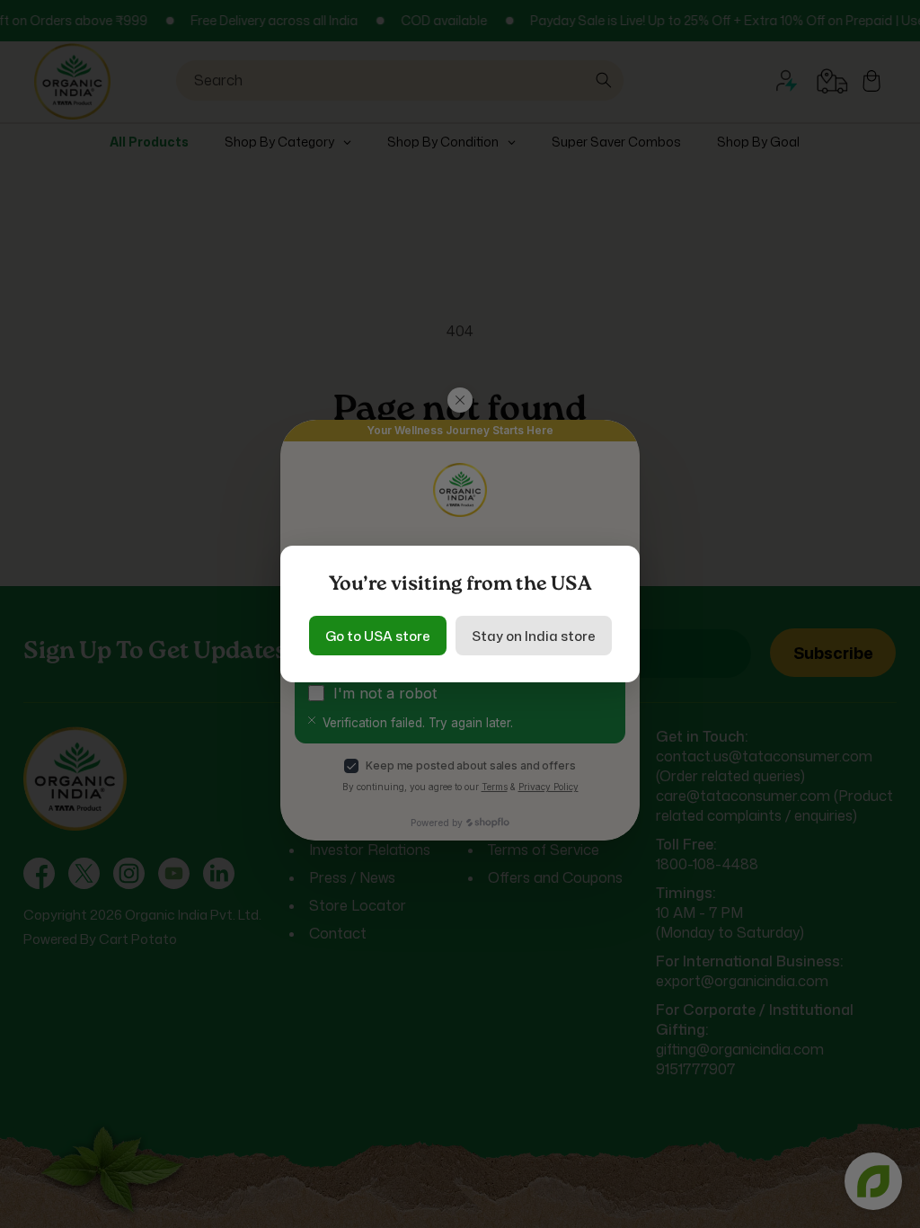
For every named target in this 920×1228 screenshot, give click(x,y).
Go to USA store (377, 636)
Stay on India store (534, 636)
